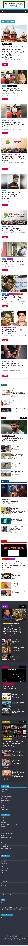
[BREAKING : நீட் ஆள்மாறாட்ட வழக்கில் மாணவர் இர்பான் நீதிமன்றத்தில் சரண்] (14, 104)
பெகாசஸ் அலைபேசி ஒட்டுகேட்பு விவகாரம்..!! (16, 520)
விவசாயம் (3, 831)
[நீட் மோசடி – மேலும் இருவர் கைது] (14, 243)
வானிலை (4, 829)
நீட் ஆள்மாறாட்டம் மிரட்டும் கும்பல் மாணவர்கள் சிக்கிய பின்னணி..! (13, 158)
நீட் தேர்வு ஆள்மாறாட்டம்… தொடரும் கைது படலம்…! (12, 229)
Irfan (19, 93)
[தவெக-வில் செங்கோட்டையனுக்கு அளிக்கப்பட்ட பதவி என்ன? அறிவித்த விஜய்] (6, 391)
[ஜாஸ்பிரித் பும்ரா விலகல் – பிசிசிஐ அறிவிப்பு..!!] (14, 421)
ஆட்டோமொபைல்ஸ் (8, 684)
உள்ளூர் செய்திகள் (6, 877)
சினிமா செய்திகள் (8, 623)
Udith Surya (16, 266)
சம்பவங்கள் (10, 154)
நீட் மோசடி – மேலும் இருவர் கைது (13, 262)
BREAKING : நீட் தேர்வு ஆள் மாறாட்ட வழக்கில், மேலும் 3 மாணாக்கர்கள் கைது (13, 298)
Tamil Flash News (18, 61)
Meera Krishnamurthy (15, 441)
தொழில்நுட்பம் (6, 499)
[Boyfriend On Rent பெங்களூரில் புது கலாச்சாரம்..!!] (6, 654)
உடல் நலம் (3, 861)
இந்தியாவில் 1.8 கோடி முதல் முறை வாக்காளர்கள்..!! (18, 409)
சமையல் (3, 859)
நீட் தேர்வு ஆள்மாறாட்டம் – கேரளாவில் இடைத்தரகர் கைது (13, 365)
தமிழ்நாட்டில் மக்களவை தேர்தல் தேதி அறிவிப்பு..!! (17, 400)
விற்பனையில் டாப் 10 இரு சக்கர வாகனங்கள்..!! (18, 695)
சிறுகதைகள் (4, 866)
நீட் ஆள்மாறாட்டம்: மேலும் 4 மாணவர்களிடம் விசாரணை (13, 331)
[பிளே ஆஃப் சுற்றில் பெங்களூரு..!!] (6, 463)
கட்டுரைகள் (4, 881)
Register (23, 938)
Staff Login (19, 938)
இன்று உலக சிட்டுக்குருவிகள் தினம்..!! (17, 584)
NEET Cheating (12, 61)
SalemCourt (10, 129)
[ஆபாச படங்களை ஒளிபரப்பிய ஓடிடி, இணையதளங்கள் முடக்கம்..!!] (6, 573)
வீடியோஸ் (3, 886)
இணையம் (5, 559)
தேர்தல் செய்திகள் (6, 794)
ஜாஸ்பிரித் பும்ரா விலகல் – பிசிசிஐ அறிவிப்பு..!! (13, 439)
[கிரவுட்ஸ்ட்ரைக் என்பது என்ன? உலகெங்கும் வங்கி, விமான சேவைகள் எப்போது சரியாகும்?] (14, 544)
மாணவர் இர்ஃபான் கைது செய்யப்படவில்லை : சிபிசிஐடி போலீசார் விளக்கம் (12, 195)
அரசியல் (3, 818)
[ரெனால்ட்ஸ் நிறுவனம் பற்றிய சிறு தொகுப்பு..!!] (6, 701)
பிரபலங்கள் (4, 888)
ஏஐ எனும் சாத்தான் (10, 502)
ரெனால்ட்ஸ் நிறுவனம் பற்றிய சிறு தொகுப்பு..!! (18, 703)
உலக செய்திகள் (5, 883)
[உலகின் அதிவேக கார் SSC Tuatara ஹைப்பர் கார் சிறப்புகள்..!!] (6, 709)
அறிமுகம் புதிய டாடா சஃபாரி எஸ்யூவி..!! (11, 687)
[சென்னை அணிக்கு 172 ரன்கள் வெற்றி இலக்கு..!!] (6, 471)
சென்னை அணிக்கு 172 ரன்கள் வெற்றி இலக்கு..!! (17, 472)
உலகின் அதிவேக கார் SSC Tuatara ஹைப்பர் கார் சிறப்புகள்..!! (18, 711)
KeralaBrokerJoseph (5, 370)
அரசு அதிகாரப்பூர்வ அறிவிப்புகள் (9, 824)
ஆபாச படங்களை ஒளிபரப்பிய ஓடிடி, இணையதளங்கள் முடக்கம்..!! (16, 576)
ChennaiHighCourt (5, 61)
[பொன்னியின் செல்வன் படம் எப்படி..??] (6, 647)
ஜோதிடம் (3, 805)
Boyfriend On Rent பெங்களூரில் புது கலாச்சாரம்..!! (16, 656)
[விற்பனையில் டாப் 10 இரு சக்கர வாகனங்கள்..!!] (6, 694)
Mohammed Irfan (21, 128)
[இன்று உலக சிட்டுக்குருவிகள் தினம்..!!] (6, 583)
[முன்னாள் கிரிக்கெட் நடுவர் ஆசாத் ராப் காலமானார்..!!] (6, 446)
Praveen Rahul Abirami (12, 303)
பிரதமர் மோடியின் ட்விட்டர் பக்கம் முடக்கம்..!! (18, 591)
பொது (2, 820)
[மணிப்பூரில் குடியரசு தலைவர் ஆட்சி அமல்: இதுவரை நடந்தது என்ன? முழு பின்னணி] (6, 750)
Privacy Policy (14, 938)
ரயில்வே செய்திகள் (6, 796)
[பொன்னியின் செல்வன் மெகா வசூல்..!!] (6, 639)
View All (23, 417)
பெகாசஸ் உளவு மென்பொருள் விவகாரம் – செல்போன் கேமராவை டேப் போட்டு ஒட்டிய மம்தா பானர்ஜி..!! (18, 511)
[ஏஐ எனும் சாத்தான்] (14, 484)
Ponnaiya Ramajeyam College (13, 164)
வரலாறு (3, 807)
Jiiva (12, 503)
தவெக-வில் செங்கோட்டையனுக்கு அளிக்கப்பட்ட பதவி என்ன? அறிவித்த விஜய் (18, 393)
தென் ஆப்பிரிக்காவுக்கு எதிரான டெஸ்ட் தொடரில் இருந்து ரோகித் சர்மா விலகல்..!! (18, 456)
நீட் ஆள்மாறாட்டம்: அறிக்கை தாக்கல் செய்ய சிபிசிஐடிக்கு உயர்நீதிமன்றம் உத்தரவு (13, 51)
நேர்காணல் (4, 870)
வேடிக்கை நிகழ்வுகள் (6, 840)
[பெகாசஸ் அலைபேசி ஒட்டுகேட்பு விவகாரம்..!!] (6, 519)
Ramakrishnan (14, 59)
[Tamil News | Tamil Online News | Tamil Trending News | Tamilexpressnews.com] (2, 11)
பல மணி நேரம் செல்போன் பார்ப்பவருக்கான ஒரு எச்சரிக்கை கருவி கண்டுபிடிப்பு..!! (18, 529)
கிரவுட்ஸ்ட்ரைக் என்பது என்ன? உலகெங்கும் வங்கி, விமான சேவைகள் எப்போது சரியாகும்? (14, 564)
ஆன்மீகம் (3, 844)
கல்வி (4, 86)
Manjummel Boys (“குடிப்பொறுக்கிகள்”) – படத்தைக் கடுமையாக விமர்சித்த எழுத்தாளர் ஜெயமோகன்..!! (12, 630)
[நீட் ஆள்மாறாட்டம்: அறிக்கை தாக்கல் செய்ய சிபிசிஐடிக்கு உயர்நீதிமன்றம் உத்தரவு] (14, 25)
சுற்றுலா (3, 835)
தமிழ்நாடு (3, 792)
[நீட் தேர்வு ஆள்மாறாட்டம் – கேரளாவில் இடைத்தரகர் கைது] (14, 346)
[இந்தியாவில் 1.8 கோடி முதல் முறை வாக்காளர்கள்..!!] (6, 408)
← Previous (4, 382)
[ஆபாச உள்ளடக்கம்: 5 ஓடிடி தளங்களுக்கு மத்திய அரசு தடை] (14, 724)
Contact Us (9, 938)
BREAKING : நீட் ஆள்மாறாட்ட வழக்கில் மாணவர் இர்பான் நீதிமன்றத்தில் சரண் (13, 124)
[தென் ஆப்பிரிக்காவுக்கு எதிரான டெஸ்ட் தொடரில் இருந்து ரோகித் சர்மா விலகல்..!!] (6, 454)
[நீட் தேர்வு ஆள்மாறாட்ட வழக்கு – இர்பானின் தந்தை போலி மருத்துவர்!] (14, 70)
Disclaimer (3, 905)
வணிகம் (3, 826)
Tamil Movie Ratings (5, 890)
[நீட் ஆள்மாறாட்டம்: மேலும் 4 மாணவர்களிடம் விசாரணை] (14, 312)
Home (5, 938)
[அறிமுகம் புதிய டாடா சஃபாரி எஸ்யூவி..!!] (14, 670)
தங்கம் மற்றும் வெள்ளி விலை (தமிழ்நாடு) (11, 907)
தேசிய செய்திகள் (7, 738)
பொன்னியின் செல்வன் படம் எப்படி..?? (18, 648)
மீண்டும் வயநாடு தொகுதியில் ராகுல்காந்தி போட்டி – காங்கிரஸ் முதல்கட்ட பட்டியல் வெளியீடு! (17, 763)
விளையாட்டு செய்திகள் (8, 435)
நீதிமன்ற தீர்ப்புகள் (7, 43)
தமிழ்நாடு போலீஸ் (5, 800)
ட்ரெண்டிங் (9, 120)
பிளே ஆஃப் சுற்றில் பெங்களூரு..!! (16, 464)
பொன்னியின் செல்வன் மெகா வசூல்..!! (18, 640)
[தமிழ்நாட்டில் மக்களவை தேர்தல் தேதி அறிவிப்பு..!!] (6, 400)
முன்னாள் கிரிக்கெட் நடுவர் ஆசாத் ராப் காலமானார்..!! (18, 447)
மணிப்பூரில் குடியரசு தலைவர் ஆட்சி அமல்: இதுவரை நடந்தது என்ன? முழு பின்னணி (18, 753)
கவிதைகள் (4, 879)
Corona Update (4, 789)
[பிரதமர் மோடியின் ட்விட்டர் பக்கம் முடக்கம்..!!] (6, 590)
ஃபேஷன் (3, 851)
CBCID (20, 59)
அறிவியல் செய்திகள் (6, 875)
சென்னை (3, 803)
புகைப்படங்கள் (5, 809)
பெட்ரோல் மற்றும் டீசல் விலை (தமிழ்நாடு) (11, 909)
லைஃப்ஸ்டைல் (5, 798)
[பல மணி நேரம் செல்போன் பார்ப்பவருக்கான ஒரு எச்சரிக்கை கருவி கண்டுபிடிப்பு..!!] (6, 526)
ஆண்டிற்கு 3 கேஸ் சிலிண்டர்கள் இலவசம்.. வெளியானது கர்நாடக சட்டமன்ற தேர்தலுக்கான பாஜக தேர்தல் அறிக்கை (14, 774)
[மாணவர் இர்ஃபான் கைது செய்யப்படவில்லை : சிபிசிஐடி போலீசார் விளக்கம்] (14, 174)
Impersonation (22, 232)
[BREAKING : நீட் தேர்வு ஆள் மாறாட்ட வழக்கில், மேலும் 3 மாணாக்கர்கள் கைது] (14, 275)
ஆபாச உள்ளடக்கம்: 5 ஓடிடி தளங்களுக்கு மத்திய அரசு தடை (13, 743)
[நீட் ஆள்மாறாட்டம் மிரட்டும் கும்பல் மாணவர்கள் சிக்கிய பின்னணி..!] (14, 139)
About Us (3, 903)
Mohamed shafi (21, 162)
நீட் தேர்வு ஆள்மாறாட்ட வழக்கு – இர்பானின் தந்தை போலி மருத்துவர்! (13, 90)
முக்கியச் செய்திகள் (18, 293)
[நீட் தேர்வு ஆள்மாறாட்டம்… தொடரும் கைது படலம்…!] (14, 211)
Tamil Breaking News (14, 95)
